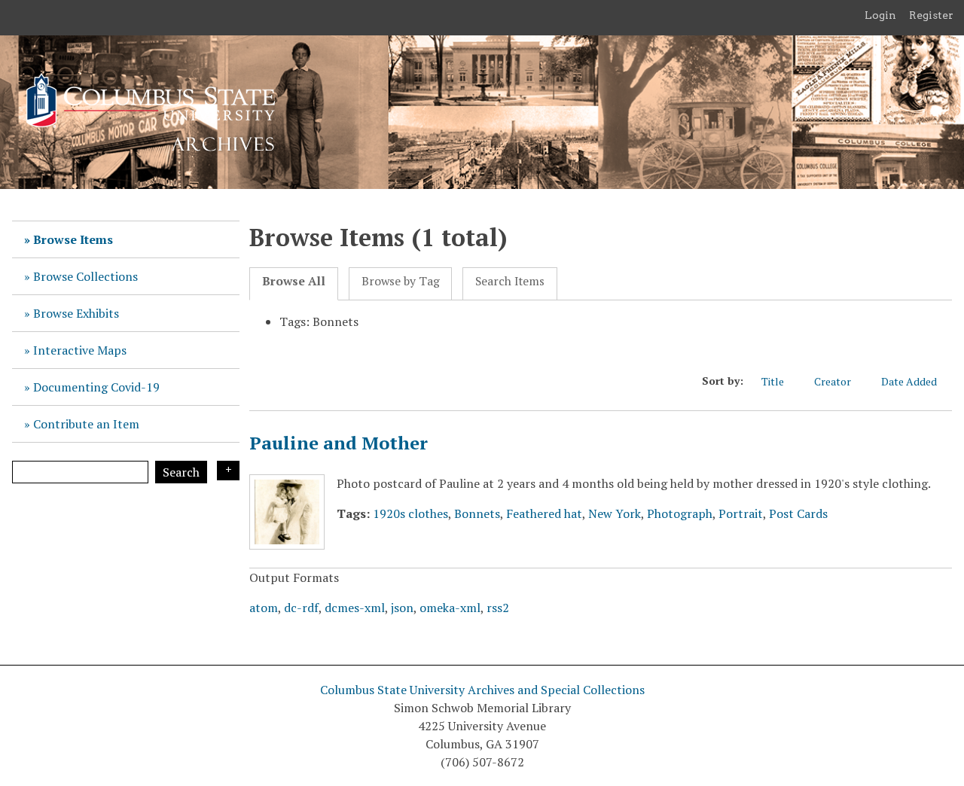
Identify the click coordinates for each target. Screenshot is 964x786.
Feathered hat (544, 513)
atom (263, 607)
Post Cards (798, 513)
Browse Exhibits (76, 313)
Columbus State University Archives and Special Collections (482, 689)
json (402, 607)
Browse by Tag (401, 281)
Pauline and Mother (338, 443)
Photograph (679, 513)
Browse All (293, 281)
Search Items (510, 281)
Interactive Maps (80, 350)
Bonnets (477, 513)
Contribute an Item (86, 424)
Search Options (228, 470)
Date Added (909, 381)
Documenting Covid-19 (96, 387)
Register (931, 15)
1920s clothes (410, 513)
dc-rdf (301, 607)
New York (614, 513)
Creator (832, 381)
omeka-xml (449, 607)
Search (181, 472)
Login (880, 15)
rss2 (498, 607)
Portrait (740, 513)
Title (772, 381)
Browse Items (73, 239)
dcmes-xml (355, 607)
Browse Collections (85, 276)
